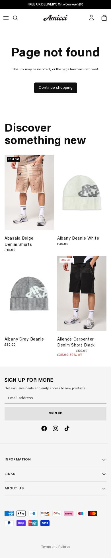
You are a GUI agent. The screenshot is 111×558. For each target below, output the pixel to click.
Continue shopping (56, 88)
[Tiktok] (66, 428)
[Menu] (6, 18)
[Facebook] (44, 428)
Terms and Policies (55, 547)
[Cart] (104, 18)
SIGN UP (55, 413)
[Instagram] (55, 428)
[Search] (15, 18)
